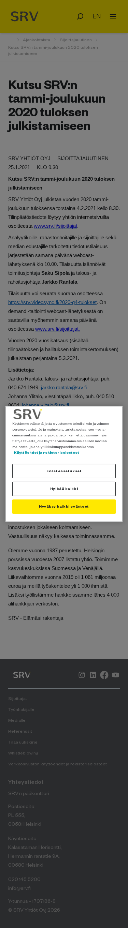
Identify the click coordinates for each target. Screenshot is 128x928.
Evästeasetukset (64, 471)
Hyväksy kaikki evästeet (64, 506)
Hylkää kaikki (64, 489)
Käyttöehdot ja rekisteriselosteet (46, 452)
